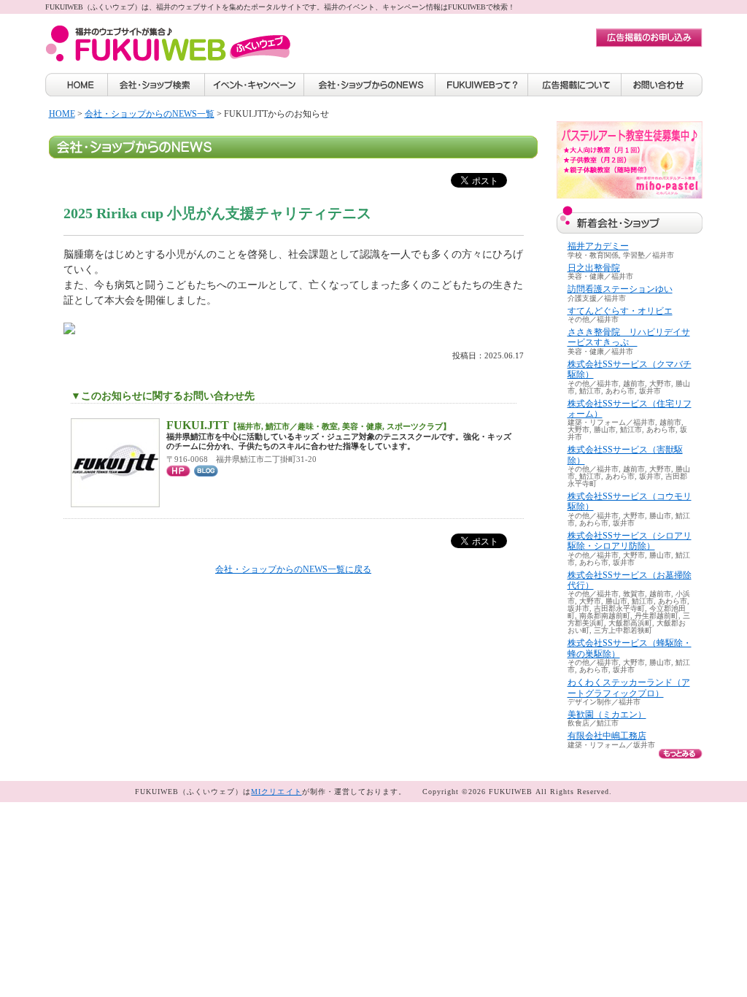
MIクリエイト (276, 792)
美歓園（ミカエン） (607, 714)
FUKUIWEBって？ (482, 84)
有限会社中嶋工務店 (607, 736)
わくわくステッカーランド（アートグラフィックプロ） (629, 687)
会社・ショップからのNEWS (370, 84)
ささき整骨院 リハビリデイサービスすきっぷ (629, 337)
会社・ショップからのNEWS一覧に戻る (293, 569)
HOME (76, 84)
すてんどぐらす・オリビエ (620, 311)
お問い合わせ (662, 84)
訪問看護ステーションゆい (620, 289)
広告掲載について (575, 84)
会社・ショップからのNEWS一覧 (149, 114)
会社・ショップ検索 (156, 84)
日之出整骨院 (594, 268)
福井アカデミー (598, 246)
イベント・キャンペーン (254, 84)
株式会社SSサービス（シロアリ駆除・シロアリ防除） (630, 541)
